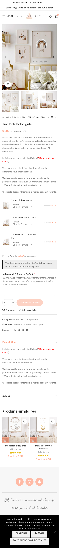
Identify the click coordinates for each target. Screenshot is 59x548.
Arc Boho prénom (23, 200)
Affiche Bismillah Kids (25, 217)
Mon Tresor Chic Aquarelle (43, 447)
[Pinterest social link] (19, 330)
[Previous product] (48, 117)
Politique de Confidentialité (29, 508)
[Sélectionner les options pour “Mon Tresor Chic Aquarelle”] (33, 440)
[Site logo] (31, 16)
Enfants (15, 117)
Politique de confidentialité (29, 540)
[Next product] (55, 117)
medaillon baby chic (15, 445)
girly (41, 324)
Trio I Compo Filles (36, 117)
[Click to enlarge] (8, 84)
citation (27, 324)
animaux (18, 324)
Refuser (39, 533)
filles (35, 324)
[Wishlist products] (50, 16)
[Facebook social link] (11, 330)
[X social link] (15, 330)
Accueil (5, 117)
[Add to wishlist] (24, 421)
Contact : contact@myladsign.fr (32, 500)
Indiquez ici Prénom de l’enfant (18, 273)
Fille (24, 117)
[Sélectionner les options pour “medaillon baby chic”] (5, 440)
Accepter (21, 533)
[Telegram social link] (27, 330)
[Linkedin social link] (23, 330)
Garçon (17, 449)
